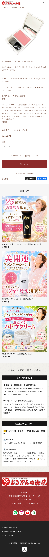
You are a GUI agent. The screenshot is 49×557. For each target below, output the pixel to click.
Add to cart (24, 164)
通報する (5, 179)
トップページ (5, 8)
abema (33, 512)
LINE (15, 512)
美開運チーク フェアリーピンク (20, 8)
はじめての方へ (7, 535)
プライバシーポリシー (9, 527)
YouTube (27, 512)
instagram (21, 512)
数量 (3, 142)
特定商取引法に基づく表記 (11, 531)
